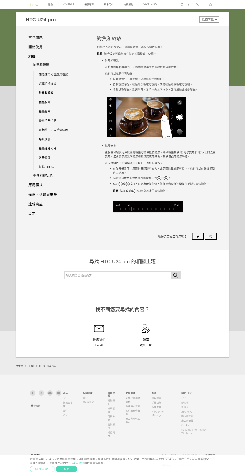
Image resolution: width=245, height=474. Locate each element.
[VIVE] (210, 4)
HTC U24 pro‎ (47, 366)
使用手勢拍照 (47, 120)
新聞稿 (185, 402)
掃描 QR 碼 (46, 167)
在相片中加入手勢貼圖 (53, 130)
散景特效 (44, 157)
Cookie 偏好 (42, 469)
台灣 (37, 406)
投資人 (185, 407)
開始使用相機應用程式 (53, 74)
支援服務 (128, 4)
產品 (50, 4)
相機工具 (156, 407)
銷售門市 (109, 4)
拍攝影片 (44, 111)
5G (64, 398)
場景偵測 (44, 139)
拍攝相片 (44, 102)
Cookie (185, 425)
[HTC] (34, 4)
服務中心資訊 (133, 406)
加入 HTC (186, 411)
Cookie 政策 (76, 463)
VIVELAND (150, 4)
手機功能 (156, 402)
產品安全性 (187, 420)
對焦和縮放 (46, 93)
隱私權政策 (187, 416)
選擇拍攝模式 (47, 83)
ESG (184, 398)
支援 (31, 366)
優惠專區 (89, 4)
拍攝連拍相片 (47, 148)
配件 (65, 410)
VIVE (66, 415)
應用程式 (156, 398)
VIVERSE (68, 4)
